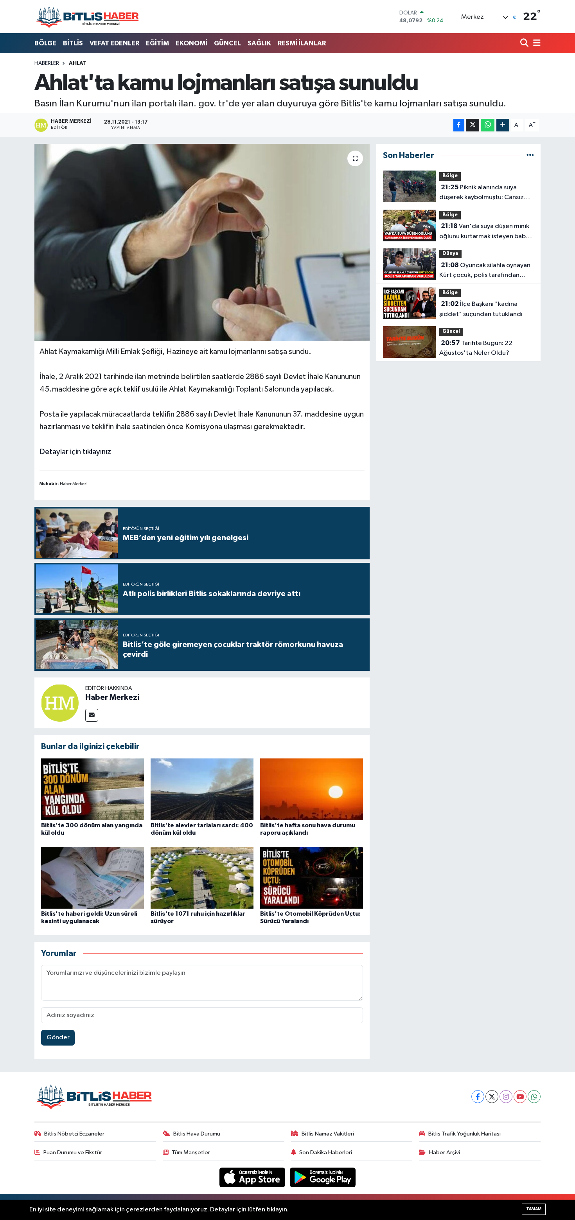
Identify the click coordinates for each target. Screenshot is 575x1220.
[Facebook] (477, 1096)
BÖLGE (45, 43)
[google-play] (323, 1177)
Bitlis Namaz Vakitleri (328, 1134)
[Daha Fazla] (502, 125)
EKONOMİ (191, 43)
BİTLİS (73, 43)
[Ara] (525, 43)
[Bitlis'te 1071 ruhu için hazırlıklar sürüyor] (202, 877)
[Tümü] (530, 155)
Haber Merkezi (112, 697)
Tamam (533, 1209)
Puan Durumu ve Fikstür (72, 1152)
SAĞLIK (259, 43)
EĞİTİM (157, 43)
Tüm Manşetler (191, 1152)
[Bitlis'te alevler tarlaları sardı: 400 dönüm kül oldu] (202, 789)
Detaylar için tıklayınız (75, 452)
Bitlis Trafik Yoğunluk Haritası (464, 1134)
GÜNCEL (227, 43)
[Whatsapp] (534, 1096)
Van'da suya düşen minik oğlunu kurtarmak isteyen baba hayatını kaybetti (484, 232)
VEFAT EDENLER (114, 43)
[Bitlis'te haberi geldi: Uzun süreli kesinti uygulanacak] (92, 877)
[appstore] (253, 1177)
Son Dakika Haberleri (325, 1152)
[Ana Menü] (535, 43)
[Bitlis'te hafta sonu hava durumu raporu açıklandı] (311, 789)
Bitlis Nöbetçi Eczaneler (74, 1134)
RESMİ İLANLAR (302, 43)
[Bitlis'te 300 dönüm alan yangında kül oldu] (92, 789)
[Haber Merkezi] (60, 702)
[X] (491, 1096)
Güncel (451, 331)
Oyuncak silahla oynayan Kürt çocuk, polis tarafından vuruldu (484, 271)
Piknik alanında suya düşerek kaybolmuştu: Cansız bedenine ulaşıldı (481, 193)
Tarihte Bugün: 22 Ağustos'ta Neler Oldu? (475, 348)
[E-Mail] (91, 715)
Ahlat (77, 63)
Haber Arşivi (444, 1152)
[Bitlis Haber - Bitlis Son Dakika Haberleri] (87, 17)
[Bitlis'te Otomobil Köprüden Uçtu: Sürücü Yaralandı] (311, 877)
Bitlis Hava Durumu (196, 1134)
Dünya (450, 253)
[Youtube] (520, 1096)
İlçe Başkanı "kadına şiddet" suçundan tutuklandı (481, 309)
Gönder (58, 1037)
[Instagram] (506, 1096)
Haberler (46, 63)
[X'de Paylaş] (472, 125)
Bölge (450, 175)
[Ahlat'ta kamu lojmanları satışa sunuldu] (202, 242)
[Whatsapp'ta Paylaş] (487, 125)
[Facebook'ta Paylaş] (458, 125)
